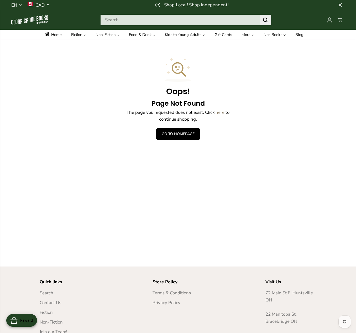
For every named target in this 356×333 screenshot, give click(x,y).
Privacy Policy (166, 303)
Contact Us (50, 303)
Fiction (46, 312)
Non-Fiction (51, 322)
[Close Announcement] (340, 5)
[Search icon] (265, 20)
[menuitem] (56, 34)
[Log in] (329, 20)
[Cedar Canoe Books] (29, 20)
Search (46, 293)
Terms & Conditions (172, 293)
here (220, 112)
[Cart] (340, 20)
